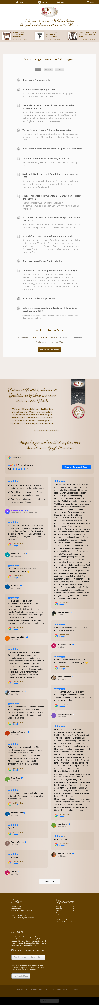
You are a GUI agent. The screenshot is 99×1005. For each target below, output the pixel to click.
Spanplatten (77, 338)
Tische (33, 337)
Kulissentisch (65, 338)
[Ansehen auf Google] (53, 613)
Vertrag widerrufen (49, 1001)
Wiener (54, 337)
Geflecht (43, 337)
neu (51, 342)
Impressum (78, 989)
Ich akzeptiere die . (30, 950)
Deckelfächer (42, 342)
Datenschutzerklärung (60, 989)
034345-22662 (24, 2)
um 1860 (59, 342)
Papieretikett (22, 338)
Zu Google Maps (21, 976)
